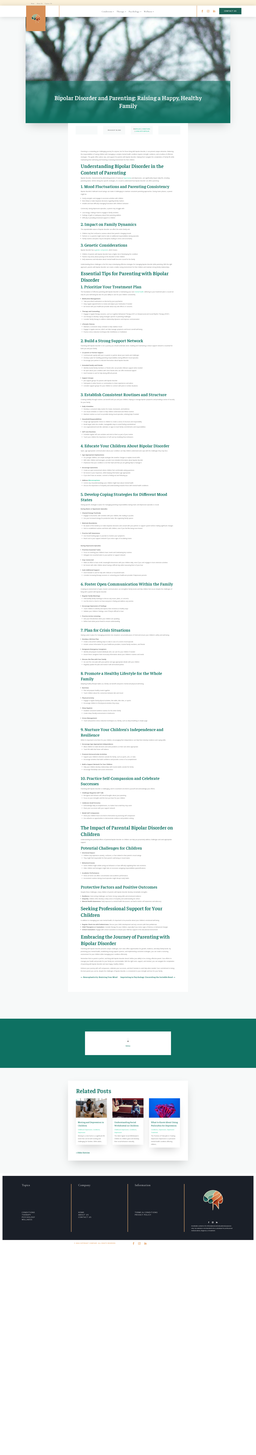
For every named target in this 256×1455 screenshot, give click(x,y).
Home (32, 3)
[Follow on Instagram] (208, 11)
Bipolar (137, 129)
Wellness (148, 12)
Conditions (107, 12)
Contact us (85, 1217)
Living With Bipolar (142, 131)
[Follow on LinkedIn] (214, 11)
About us (83, 1215)
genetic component (101, 250)
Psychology (134, 12)
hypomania (127, 178)
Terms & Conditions (146, 1212)
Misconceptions (94, 480)
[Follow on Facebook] (202, 11)
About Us (40, 3)
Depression (81, 1132)
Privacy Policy (143, 1215)
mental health (139, 292)
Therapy (120, 12)
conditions (28, 1212)
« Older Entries (83, 1152)
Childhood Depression (85, 1130)
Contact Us (48, 3)
